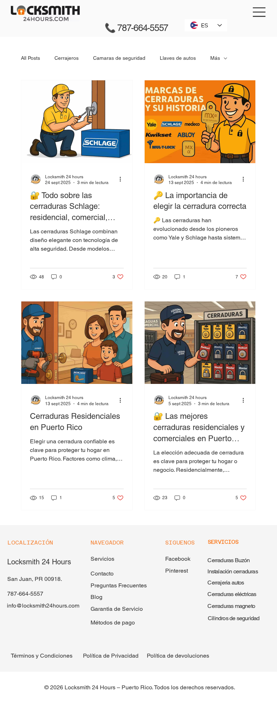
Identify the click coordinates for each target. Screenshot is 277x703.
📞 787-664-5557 (137, 28)
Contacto (102, 573)
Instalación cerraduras (232, 571)
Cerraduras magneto (231, 606)
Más (215, 58)
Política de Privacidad (110, 655)
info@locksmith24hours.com (43, 605)
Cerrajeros (66, 58)
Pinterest (176, 570)
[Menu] (259, 12)
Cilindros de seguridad (233, 618)
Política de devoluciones (178, 655)
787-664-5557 (25, 593)
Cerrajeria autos (225, 582)
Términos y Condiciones (41, 655)
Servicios (102, 558)
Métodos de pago (113, 622)
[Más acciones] (122, 179)
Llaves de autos (178, 58)
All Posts (30, 58)
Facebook (177, 558)
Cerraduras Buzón (228, 560)
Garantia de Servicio (117, 608)
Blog (96, 597)
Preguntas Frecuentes (119, 585)
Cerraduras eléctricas (231, 594)
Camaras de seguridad (119, 58)
